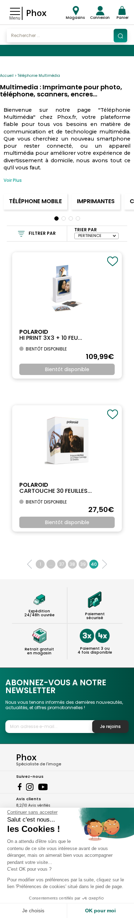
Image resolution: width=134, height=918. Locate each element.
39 (83, 564)
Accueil (7, 75)
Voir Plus (13, 180)
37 (61, 564)
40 (94, 564)
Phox (36, 13)
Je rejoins (110, 726)
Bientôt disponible (67, 369)
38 (72, 564)
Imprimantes (96, 201)
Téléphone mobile (35, 201)
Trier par (85, 230)
